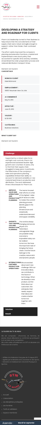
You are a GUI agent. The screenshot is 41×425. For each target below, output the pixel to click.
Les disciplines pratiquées (13, 402)
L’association (8, 398)
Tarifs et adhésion (10, 409)
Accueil (6, 395)
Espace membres (10, 413)
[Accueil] (6, 7)
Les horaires (7, 405)
